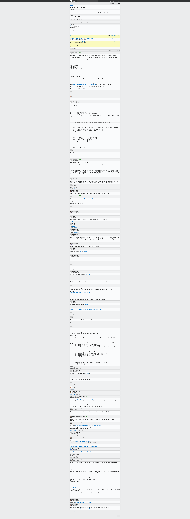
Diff (114, 35)
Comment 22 (74, 326)
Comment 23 (74, 371)
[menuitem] (100, 1)
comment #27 (89, 440)
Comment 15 (74, 249)
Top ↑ (119, 515)
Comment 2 (73, 102)
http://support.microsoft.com (77, 487)
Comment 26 (74, 417)
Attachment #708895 (73, 430)
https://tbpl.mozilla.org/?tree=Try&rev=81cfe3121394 (80, 508)
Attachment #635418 (73, 394)
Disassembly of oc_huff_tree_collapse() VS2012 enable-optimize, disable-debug (81, 38)
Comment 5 (73, 179)
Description (73, 53)
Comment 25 (74, 409)
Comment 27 (74, 423)
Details (112, 25)
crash (74, 188)
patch (71, 35)
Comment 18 (74, 272)
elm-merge (73, 226)
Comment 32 (74, 500)
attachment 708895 (77, 441)
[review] (89, 275)
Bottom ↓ (110, 50)
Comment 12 (74, 235)
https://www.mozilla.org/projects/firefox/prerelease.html (84, 84)
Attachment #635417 (73, 261)
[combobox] (87, 1)
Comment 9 (73, 212)
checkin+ (109, 35)
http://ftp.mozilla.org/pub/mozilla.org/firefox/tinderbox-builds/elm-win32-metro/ (86, 309)
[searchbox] (87, 1)
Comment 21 (74, 317)
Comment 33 (74, 505)
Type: (99, 11)
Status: (74, 16)
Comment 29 (74, 449)
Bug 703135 (75, 5)
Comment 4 (73, 160)
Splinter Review (117, 35)
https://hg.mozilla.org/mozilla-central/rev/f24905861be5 (81, 451)
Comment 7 (73, 196)
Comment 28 (74, 438)
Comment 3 (73, 150)
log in (74, 511)
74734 (73, 221)
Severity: (104, 12)
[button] (118, 1)
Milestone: (73, 17)
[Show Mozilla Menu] (71, 1)
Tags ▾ (114, 50)
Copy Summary (113, 3)
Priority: (99, 12)
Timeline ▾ (118, 50)
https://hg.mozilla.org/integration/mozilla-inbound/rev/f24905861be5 (83, 446)
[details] (83, 275)
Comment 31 (74, 460)
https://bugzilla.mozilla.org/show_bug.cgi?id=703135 (80, 292)
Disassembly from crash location (75, 25)
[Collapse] (119, 53)
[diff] (87, 275)
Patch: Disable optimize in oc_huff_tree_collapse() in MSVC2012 (79, 41)
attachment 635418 (77, 275)
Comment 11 (73, 230)
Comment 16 (74, 256)
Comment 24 (74, 397)
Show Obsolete (73, 48)
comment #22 (87, 373)
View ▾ (119, 3)
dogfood (74, 389)
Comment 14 (74, 244)
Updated (73, 185)
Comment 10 (74, 217)
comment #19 (87, 304)
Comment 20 (74, 302)
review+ (107, 41)
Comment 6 (73, 191)
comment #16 (87, 274)
